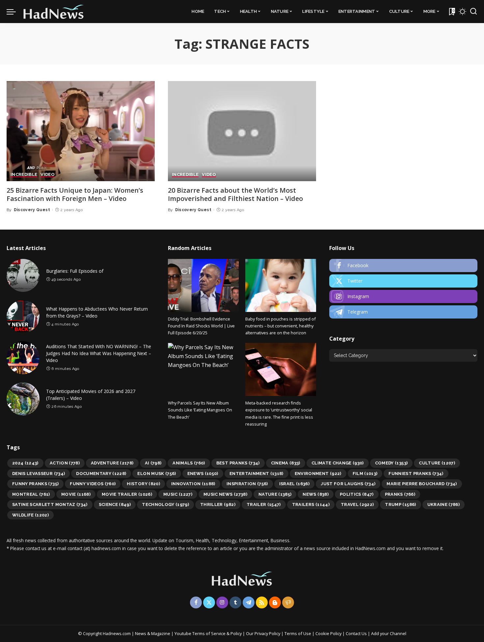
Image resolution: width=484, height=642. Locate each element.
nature (275, 494)
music (177, 494)
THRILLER (217, 504)
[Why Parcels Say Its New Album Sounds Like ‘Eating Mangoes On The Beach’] (203, 369)
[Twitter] (403, 281)
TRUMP (400, 504)
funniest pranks (416, 473)
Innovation (193, 483)
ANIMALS (189, 463)
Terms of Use (297, 633)
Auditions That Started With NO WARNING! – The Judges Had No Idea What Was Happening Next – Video (98, 353)
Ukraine (443, 504)
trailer (264, 504)
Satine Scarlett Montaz (50, 504)
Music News (225, 494)
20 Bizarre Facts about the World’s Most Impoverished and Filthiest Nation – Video (235, 194)
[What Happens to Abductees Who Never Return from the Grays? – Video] (23, 316)
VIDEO (47, 174)
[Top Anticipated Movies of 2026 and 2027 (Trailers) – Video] (23, 398)
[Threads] (288, 602)
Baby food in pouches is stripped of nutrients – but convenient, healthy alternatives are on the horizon (280, 326)
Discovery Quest (32, 210)
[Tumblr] (235, 602)
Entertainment (256, 473)
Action (65, 463)
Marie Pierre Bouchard (422, 483)
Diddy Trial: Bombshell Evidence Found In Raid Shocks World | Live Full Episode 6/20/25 (201, 326)
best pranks (238, 463)
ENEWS (202, 473)
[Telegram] (403, 312)
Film (365, 473)
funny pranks (35, 483)
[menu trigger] (14, 11)
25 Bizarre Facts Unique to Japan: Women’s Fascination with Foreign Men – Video (75, 194)
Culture (437, 463)
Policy (236, 633)
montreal (31, 494)
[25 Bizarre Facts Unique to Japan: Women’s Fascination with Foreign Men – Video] (81, 131)
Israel (294, 483)
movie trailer (127, 494)
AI (153, 463)
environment (318, 473)
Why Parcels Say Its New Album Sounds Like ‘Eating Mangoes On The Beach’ (200, 410)
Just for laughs (348, 483)
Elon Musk (156, 473)
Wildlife (30, 515)
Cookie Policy (328, 633)
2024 (25, 463)
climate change (337, 463)
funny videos (93, 483)
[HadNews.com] (53, 11)
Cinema (285, 463)
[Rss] (262, 602)
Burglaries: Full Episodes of (74, 271)
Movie (76, 494)
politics (357, 494)
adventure (112, 463)
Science (115, 504)
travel (357, 504)
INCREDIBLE (24, 174)
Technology (165, 504)
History (143, 483)
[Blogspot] (275, 602)
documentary (101, 473)
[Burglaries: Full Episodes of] (23, 275)
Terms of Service (209, 633)
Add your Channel (388, 633)
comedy (391, 463)
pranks (400, 494)
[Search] (473, 11)
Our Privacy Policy (263, 633)
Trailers (311, 504)
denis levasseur (38, 473)
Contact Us (357, 633)
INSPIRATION (247, 483)
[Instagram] (403, 296)
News (315, 494)
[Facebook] (403, 265)
